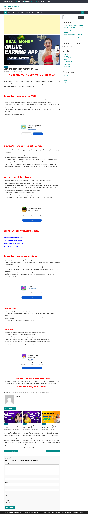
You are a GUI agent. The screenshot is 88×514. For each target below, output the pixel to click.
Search (64, 15)
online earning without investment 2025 (30, 426)
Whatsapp (43, 1)
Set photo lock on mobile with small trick (73, 25)
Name (7, 477)
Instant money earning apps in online (12, 426)
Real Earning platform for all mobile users (13, 237)
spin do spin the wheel (47, 392)
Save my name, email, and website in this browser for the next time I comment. (9, 500)
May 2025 (66, 56)
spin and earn (39, 392)
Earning (33, 1)
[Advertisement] (32, 24)
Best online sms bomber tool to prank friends (53, 451)
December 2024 (68, 61)
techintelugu (11, 6)
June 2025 (66, 54)
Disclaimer (57, 512)
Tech (23, 1)
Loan (38, 1)
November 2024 (68, 63)
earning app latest (31, 392)
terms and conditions (66, 512)
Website (7, 488)
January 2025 (67, 59)
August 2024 (67, 66)
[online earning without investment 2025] (32, 417)
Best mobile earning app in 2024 (11, 246)
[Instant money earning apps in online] (13, 417)
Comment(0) (24, 71)
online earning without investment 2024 (13, 243)
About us (82, 512)
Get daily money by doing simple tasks (13, 240)
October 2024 (67, 64)
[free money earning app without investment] (51, 417)
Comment (8, 463)
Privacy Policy (51, 512)
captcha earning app (13, 392)
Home (18, 1)
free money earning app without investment (49, 426)
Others (48, 1)
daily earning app (23, 392)
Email (6, 482)
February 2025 (67, 58)
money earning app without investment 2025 (15, 234)
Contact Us (75, 512)
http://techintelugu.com (22, 399)
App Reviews (28, 1)
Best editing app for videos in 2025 (72, 37)
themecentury (34, 512)
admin (17, 71)
